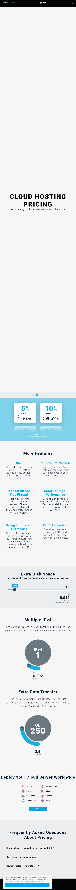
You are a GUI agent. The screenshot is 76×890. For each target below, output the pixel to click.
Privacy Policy (41, 879)
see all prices (38, 434)
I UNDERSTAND (27, 885)
